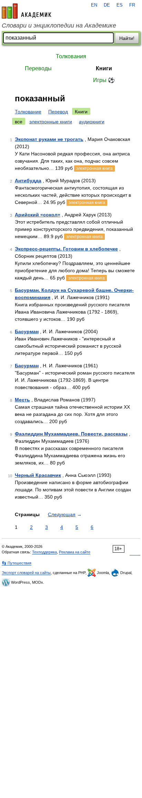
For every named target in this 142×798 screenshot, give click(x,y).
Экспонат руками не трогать (49, 139)
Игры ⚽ (104, 80)
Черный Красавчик (38, 475)
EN (94, 5)
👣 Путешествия (16, 563)
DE (107, 5)
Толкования (71, 56)
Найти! (126, 38)
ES (119, 5)
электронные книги (50, 121)
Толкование (28, 111)
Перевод (58, 111)
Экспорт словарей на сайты (26, 573)
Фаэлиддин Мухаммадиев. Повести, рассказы (71, 434)
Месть (22, 399)
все (18, 121)
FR (132, 5)
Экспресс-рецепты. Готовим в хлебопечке (66, 249)
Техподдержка (44, 552)
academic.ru (26, 11)
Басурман (27, 331)
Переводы (38, 68)
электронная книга (94, 168)
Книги (104, 68)
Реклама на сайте (74, 552)
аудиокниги (91, 121)
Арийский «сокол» (37, 214)
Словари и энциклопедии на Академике (59, 25)
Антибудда (28, 180)
